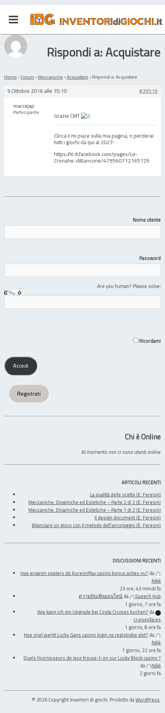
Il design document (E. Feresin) (127, 517)
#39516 (148, 91)
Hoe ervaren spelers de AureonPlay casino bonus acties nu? (84, 573)
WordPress (147, 699)
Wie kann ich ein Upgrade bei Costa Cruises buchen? (92, 612)
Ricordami (149, 341)
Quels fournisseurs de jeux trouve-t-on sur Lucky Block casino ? (92, 658)
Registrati (29, 393)
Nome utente (147, 219)
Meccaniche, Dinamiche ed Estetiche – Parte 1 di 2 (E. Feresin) (94, 510)
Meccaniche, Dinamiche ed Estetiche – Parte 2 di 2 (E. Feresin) (94, 502)
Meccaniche (50, 76)
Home (10, 76)
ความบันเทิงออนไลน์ (100, 596)
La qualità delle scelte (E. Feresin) (125, 494)
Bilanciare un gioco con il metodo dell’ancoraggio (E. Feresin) (96, 525)
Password (150, 258)
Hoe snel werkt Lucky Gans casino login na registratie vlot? (86, 635)
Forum (27, 76)
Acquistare (77, 76)
